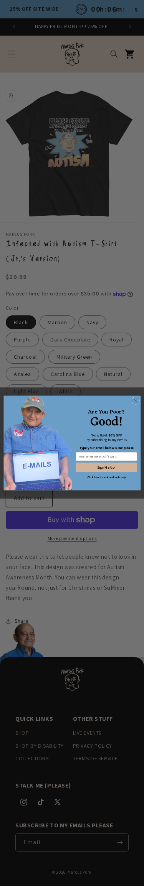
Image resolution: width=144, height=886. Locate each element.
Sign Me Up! (106, 467)
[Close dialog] (135, 400)
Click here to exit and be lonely (106, 477)
